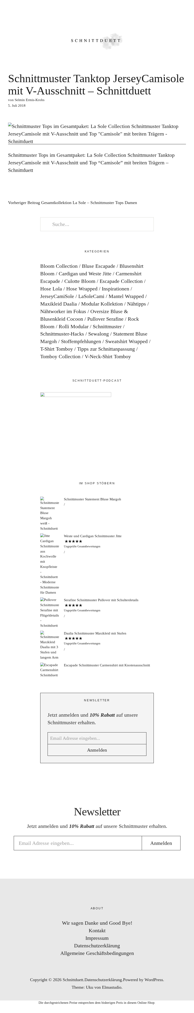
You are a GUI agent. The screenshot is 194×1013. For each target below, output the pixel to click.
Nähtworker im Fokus (63, 311)
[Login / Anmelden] (174, 9)
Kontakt (97, 930)
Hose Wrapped (81, 289)
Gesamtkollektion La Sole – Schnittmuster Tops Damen (72, 202)
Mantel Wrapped (126, 296)
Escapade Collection (121, 281)
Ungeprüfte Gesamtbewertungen (82, 546)
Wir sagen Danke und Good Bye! (97, 923)
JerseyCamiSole (57, 296)
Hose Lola (51, 289)
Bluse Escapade (98, 266)
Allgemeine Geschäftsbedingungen (97, 953)
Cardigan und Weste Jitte (85, 274)
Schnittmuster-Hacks (62, 334)
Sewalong (98, 334)
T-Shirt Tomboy (56, 349)
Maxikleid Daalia (58, 304)
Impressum (97, 938)
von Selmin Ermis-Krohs (26, 100)
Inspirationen (115, 289)
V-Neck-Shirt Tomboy (108, 356)
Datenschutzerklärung (97, 946)
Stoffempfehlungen (81, 341)
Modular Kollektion (102, 304)
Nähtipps (136, 304)
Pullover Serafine (105, 319)
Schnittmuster (107, 326)
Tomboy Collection (60, 356)
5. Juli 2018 (17, 105)
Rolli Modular (73, 326)
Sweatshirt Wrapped (126, 341)
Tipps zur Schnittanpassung (106, 349)
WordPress (154, 979)
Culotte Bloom (79, 281)
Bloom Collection (59, 266)
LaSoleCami (91, 296)
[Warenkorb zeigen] (187, 9)
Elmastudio (111, 987)
